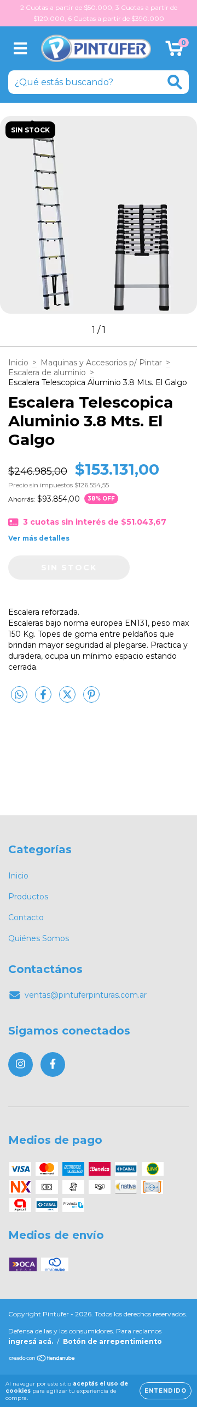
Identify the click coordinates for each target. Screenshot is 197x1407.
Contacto (26, 917)
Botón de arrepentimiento (112, 1341)
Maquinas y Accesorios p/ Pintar (101, 363)
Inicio (18, 363)
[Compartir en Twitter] (68, 699)
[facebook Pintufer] (52, 1064)
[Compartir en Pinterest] (91, 699)
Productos (28, 897)
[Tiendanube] (42, 1359)
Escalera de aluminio (47, 372)
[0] (174, 51)
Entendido (165, 1390)
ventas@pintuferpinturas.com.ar (86, 995)
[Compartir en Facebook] (44, 699)
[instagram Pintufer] (20, 1064)
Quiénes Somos (38, 938)
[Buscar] (175, 82)
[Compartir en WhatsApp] (19, 695)
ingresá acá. (30, 1341)
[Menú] (20, 48)
